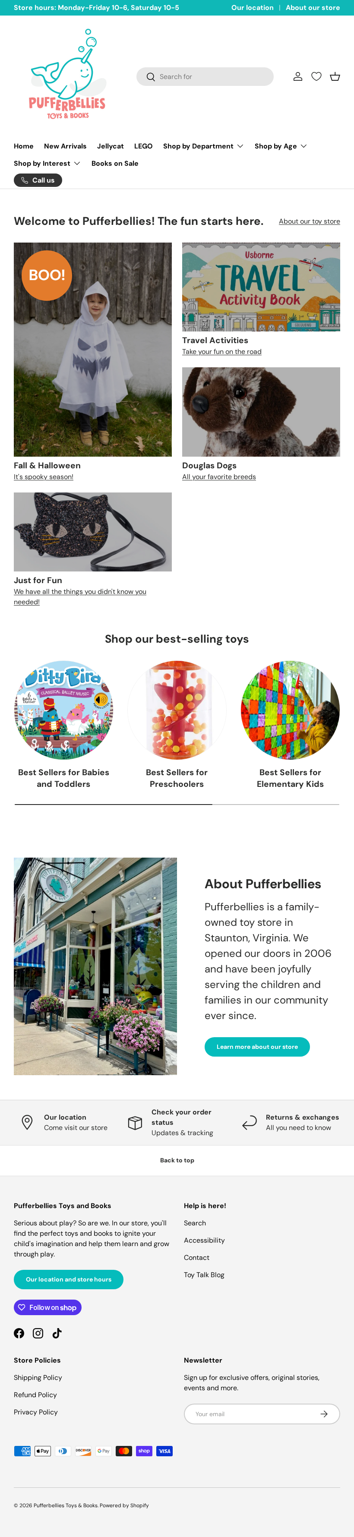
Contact (196, 1257)
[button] (335, 76)
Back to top (177, 1160)
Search (195, 1223)
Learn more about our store (257, 1047)
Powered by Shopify (124, 1505)
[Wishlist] (316, 76)
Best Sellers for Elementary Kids (290, 778)
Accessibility (204, 1240)
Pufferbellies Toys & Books (66, 1505)
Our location (252, 7)
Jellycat (110, 146)
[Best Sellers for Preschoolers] (177, 710)
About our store (313, 7)
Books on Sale (115, 163)
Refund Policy (35, 1394)
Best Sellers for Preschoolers (177, 778)
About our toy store (309, 221)
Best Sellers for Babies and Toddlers (63, 778)
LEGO (143, 146)
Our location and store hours (68, 1279)
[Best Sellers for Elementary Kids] (290, 710)
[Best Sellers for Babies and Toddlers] (63, 710)
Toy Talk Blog (204, 1274)
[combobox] (205, 76)
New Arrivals (65, 146)
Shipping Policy (38, 1377)
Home (24, 146)
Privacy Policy (36, 1412)
